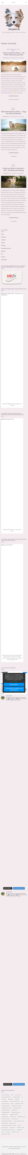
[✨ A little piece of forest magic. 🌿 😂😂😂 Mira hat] (14, 771)
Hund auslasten (5, 1103)
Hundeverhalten (21, 1116)
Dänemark (10, 1099)
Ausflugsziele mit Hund (13, 49)
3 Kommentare (14, 221)
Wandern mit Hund (6, 1134)
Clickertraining (16, 1097)
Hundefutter (14, 1110)
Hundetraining (5, 1116)
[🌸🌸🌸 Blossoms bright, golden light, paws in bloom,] (14, 848)
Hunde (12, 1103)
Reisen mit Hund (20, 1127)
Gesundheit (3, 239)
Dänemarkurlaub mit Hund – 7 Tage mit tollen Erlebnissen (13, 112)
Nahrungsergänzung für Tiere (9, 1125)
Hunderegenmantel (14, 1114)
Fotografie (3, 256)
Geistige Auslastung (15, 1101)
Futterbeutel (5, 1101)
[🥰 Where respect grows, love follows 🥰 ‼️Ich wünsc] (14, 755)
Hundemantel (5, 1114)
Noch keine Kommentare (14, 99)
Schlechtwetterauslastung (8, 1129)
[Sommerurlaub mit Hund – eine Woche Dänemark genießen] (13, 66)
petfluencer (5, 1127)
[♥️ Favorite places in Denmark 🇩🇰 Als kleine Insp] (14, 817)
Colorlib (9, 1148)
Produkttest (12, 1127)
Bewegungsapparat (6, 1097)
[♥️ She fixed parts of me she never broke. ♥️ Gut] (14, 863)
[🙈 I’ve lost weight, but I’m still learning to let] (14, 786)
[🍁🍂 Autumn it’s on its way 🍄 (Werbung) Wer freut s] (14, 709)
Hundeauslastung (19, 1103)
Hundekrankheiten (15, 1112)
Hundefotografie (6, 1110)
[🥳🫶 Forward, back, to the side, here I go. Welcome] (14, 832)
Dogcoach (4, 1099)
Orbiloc (20, 1125)
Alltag (13, 108)
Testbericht (19, 1129)
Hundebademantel (6, 1105)
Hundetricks (13, 1116)
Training (3, 242)
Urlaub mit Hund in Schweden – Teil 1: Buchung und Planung (14, 169)
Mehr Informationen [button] (14, 681)
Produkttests (3, 237)
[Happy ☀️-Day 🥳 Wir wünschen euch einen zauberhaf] (14, 740)
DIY (2, 254)
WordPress (18, 1148)
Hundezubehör (4, 259)
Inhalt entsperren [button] (14, 684)
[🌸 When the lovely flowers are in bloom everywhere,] (14, 801)
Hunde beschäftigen (16, 1105)
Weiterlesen (14, 96)
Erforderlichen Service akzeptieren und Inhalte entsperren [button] (14, 689)
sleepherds (22, 57)
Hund (22, 1101)
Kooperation (5, 1123)
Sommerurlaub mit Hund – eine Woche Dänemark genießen (14, 54)
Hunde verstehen (6, 1118)
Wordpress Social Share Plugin (8, 1153)
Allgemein (3, 251)
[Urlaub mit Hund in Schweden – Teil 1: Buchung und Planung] (13, 182)
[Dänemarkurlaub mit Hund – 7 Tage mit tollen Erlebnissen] (13, 125)
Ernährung (3, 245)
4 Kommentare (14, 156)
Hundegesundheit (6, 1112)
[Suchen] (26, 2)
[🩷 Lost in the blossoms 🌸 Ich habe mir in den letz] (14, 725)
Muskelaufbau (12, 1123)
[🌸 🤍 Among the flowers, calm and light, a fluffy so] (14, 878)
